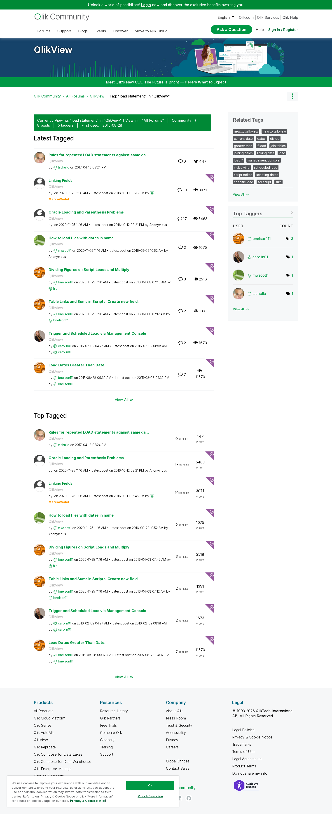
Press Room (176, 718)
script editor (243, 175)
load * (238, 160)
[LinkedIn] (179, 798)
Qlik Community (47, 96)
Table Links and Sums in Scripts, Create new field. (94, 301)
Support (106, 754)
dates (261, 138)
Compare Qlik (111, 732)
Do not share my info (250, 773)
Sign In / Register (283, 29)
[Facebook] (188, 798)
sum (278, 182)
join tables (278, 146)
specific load (243, 182)
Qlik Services (268, 17)
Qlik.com (246, 17)
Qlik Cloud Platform (49, 718)
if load (261, 146)
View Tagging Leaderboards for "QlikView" (263, 212)
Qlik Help (290, 17)
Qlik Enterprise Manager (53, 769)
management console (264, 160)
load (282, 153)
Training (106, 747)
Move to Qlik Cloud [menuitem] (151, 31)
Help (260, 29)
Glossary (107, 740)
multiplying (242, 167)
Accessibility (176, 732)
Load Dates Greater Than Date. (77, 365)
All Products (43, 711)
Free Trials (108, 725)
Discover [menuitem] (120, 31)
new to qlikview (274, 131)
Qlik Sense (42, 725)
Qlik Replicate (45, 747)
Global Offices (177, 761)
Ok (150, 785)
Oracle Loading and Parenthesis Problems (86, 212)
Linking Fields (60, 180)
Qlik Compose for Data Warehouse (62, 761)
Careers (172, 747)
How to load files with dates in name (81, 238)
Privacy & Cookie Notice (252, 737)
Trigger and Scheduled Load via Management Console (97, 333)
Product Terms (244, 766)
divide (274, 138)
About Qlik (174, 711)
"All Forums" (153, 120)
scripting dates (267, 175)
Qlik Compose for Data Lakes (58, 754)
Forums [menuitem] (43, 31)
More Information (150, 796)
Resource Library (114, 711)
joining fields (243, 153)
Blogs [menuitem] (83, 31)
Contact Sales (177, 768)
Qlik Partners (110, 718)
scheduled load (265, 167)
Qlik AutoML (44, 732)
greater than (243, 146)
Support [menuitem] (64, 31)
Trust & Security (179, 725)
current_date (243, 138)
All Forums (75, 96)
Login (146, 4)
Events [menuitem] (100, 31)
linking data (265, 153)
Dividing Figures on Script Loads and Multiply (89, 269)
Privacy (172, 740)
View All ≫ (124, 399)
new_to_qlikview (246, 131)
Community (181, 120)
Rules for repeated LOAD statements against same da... (99, 155)
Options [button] (292, 96)
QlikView (53, 50)
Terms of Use (243, 751)
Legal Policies (243, 730)
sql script (264, 182)
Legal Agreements (247, 759)
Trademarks (241, 744)
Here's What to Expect (205, 82)
